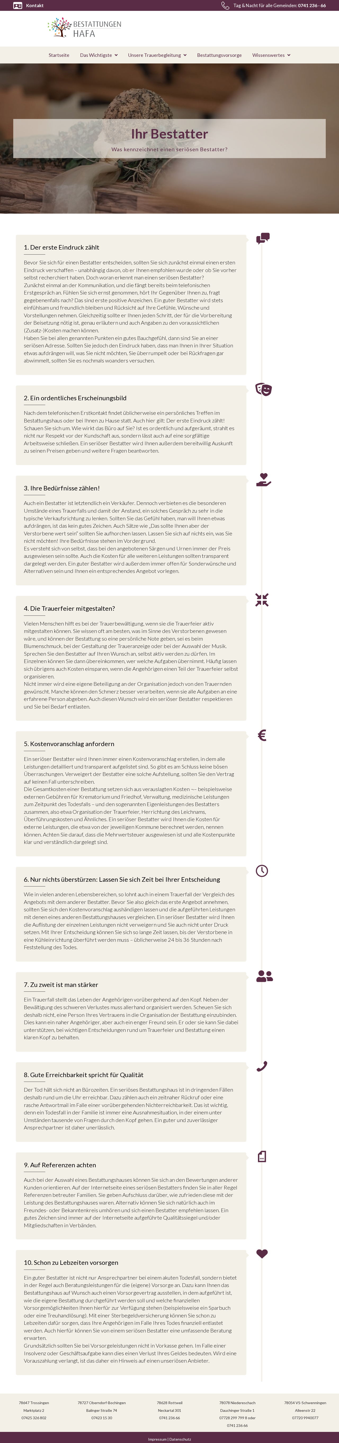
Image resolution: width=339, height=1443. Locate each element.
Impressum (157, 1439)
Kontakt (35, 5)
